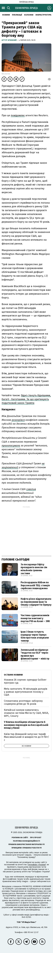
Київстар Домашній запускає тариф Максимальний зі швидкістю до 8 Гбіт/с (26, 737)
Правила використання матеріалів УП (26, 844)
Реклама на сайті (20, 837)
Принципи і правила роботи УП (27, 848)
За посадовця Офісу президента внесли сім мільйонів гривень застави (34, 569)
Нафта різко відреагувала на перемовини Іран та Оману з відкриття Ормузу (36, 601)
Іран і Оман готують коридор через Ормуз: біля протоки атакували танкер (35, 636)
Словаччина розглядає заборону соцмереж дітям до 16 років (23, 702)
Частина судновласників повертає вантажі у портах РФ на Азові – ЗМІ (35, 618)
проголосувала (11, 445)
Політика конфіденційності (26, 841)
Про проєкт (35, 837)
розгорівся (18, 419)
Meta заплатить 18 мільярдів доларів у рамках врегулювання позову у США (25, 691)
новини (6, 15)
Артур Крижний (9, 40)
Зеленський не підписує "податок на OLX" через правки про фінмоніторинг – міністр (35, 654)
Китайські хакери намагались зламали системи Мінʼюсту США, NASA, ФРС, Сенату (26, 712)
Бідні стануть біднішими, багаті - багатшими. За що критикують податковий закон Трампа (26, 399)
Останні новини (13, 674)
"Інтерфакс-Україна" (36, 864)
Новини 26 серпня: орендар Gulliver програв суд (25, 681)
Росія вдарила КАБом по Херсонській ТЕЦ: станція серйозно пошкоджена (35, 585)
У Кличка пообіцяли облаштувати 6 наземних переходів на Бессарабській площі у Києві (26, 724)
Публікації (17, 15)
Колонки (28, 15)
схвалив (31, 489)
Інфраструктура (43, 15)
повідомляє (18, 115)
